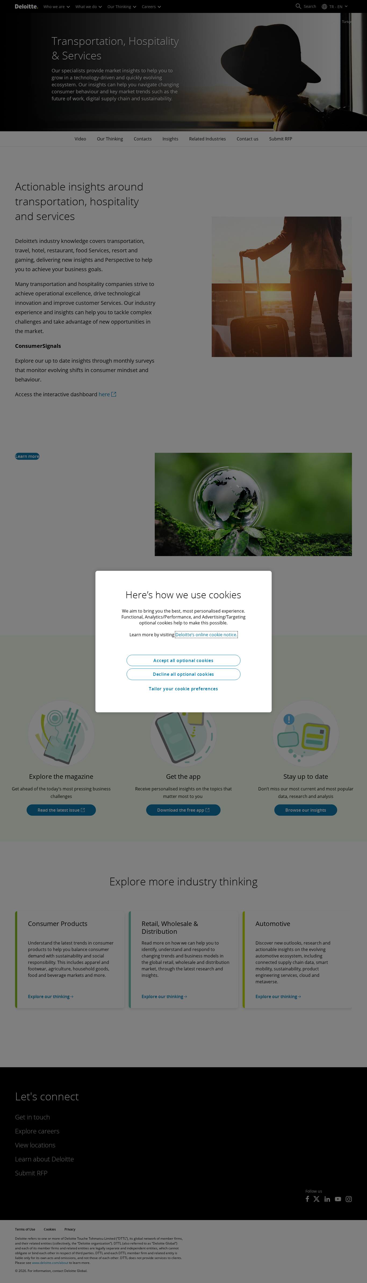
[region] (183, 641)
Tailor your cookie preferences (183, 689)
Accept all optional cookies (183, 660)
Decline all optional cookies (183, 674)
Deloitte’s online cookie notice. (206, 634)
